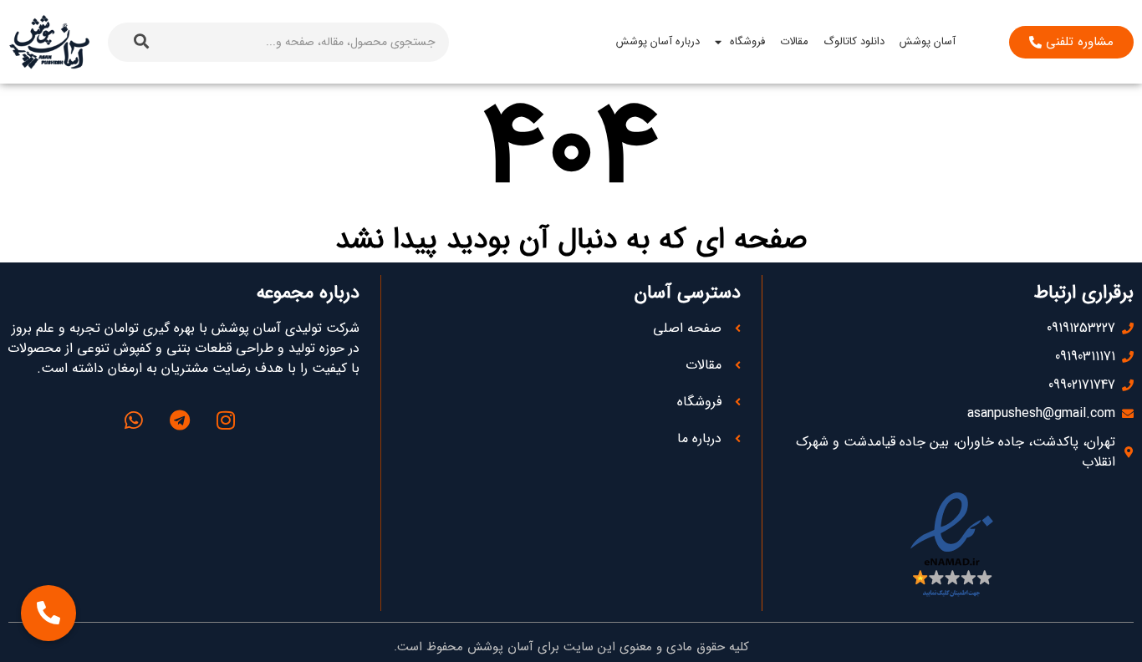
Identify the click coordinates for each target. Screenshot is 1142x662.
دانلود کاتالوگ (854, 41)
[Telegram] (180, 419)
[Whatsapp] (134, 419)
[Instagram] (226, 419)
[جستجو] (141, 42)
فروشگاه (747, 41)
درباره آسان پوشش (658, 41)
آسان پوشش (928, 41)
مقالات (794, 41)
